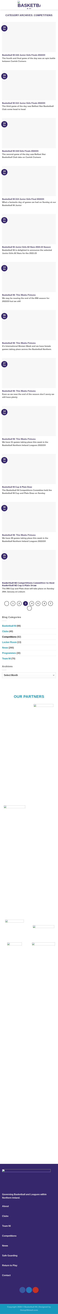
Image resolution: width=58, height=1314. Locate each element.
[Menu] (3, 4)
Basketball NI (9, 626)
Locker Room (9, 642)
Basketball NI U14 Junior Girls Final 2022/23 (23, 199)
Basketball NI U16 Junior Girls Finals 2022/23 (23, 55)
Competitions (9, 637)
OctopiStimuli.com (29, 1310)
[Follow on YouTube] (36, 1290)
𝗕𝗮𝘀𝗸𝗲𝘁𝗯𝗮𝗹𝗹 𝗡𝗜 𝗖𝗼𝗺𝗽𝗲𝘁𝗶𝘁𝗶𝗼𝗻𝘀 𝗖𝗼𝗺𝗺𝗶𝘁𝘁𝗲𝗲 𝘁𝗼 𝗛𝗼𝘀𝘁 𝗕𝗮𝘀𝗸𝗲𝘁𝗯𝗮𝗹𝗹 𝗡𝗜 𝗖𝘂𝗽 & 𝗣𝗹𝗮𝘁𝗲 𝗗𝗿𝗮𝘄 (28, 584)
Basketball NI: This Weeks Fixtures (19, 295)
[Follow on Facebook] (22, 1290)
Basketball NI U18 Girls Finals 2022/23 (20, 151)
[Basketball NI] (29, 5)
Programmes (9, 653)
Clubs (5, 631)
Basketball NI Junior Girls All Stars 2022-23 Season (26, 247)
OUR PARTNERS (29, 697)
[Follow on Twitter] (29, 1290)
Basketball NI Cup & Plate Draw (17, 487)
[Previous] (6, 603)
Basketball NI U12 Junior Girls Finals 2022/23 (23, 103)
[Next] (29, 608)
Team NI (6, 658)
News (5, 647)
